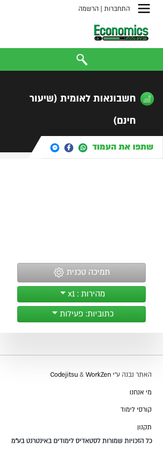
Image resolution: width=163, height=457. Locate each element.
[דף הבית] (121, 32)
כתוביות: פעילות (86, 314)
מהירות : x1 (85, 294)
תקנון (144, 427)
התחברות (117, 9)
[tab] (102, 147)
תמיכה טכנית (87, 272)
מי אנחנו (140, 392)
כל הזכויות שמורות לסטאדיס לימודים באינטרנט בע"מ (81, 441)
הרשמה (88, 9)
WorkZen (98, 374)
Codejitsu (65, 374)
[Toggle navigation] (144, 8)
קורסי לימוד (136, 409)
